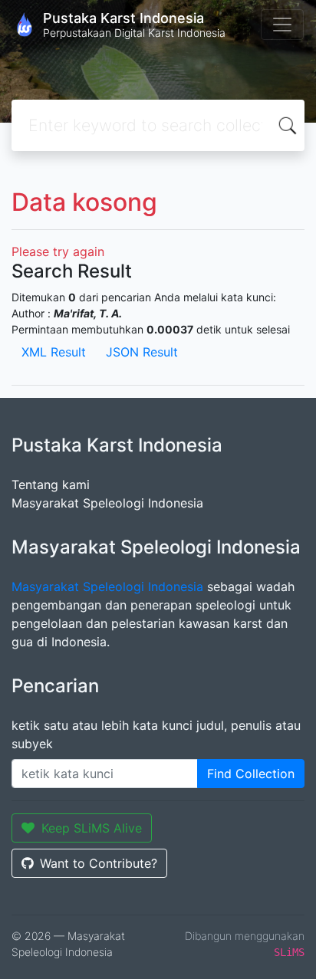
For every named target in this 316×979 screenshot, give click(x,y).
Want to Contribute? (98, 863)
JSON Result (142, 352)
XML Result (53, 352)
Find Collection (251, 773)
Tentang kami (51, 484)
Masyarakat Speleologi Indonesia (107, 503)
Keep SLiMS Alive (91, 828)
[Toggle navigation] (282, 24)
